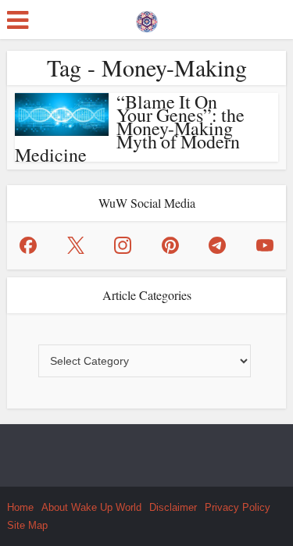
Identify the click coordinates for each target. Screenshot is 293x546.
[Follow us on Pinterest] (170, 245)
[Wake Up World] (147, 18)
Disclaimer (173, 507)
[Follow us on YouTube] (264, 245)
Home (20, 507)
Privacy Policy (237, 507)
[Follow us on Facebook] (28, 245)
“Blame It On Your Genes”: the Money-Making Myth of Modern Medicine (130, 128)
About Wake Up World (91, 507)
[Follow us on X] (75, 245)
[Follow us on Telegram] (217, 245)
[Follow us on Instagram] (122, 245)
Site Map (27, 525)
